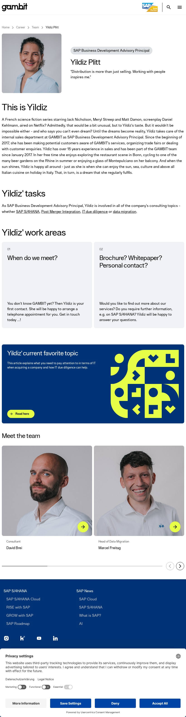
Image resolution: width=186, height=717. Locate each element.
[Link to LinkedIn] (55, 638)
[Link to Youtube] (39, 638)
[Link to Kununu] (22, 638)
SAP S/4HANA (27, 212)
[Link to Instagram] (6, 638)
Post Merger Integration (60, 212)
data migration (124, 212)
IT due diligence (95, 212)
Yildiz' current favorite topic (42, 353)
